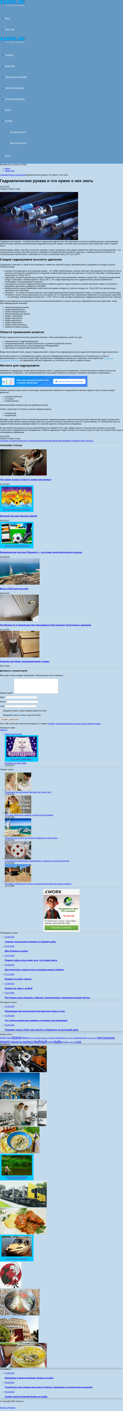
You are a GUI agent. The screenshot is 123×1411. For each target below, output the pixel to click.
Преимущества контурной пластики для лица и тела (28, 792)
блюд (8, 1038)
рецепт (5, 1041)
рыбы (58, 1041)
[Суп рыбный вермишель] (20, 1153)
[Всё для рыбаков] (12, 5)
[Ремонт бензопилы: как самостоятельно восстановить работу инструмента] (23, 1072)
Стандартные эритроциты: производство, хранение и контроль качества (37, 861)
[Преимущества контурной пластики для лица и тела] (18, 790)
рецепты (16, 1041)
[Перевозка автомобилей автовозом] (23, 1207)
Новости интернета (18, 143)
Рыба (3, 1037)
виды (31, 1038)
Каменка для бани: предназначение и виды (24, 661)
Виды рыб (10, 66)
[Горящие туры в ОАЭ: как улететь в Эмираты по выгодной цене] (18, 836)
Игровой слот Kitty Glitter (16, 763)
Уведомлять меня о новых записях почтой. (22, 715)
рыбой (50, 1042)
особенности (61, 1038)
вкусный (37, 1038)
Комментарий (6, 693)
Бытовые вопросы (18, 132)
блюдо (25, 1037)
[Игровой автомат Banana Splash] (17, 511)
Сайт (2, 706)
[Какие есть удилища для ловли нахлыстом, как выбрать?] (17, 1180)
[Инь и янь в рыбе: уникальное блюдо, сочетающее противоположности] (11, 1288)
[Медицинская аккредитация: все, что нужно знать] (23, 1126)
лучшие (51, 1038)
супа (78, 1041)
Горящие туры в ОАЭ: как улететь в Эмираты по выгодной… (32, 838)
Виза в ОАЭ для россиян (14, 588)
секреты (65, 1042)
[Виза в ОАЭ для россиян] (20, 584)
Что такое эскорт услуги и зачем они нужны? (26, 479)
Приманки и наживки (16, 77)
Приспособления (14, 88)
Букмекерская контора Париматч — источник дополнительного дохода (41, 552)
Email (3, 702)
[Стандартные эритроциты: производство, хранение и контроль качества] (18, 859)
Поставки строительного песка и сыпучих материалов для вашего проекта (38, 884)
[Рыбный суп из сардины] (23, 1367)
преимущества (80, 1038)
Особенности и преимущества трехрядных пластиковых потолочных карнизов (45, 625)
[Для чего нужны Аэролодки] (17, 1261)
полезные (70, 1038)
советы (72, 1042)
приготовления (106, 1037)
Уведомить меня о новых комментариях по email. (25, 711)
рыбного (28, 1041)
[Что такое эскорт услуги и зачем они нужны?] (23, 475)
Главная (3, 175)
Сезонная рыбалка (15, 99)
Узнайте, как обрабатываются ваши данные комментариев (74, 724)
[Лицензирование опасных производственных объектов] (20, 1099)
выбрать (44, 1038)
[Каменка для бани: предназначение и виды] (19, 657)
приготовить (91, 1038)
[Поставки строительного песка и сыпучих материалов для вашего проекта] (18, 882)
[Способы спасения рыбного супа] (20, 1315)
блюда (17, 1037)
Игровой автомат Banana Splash (18, 516)
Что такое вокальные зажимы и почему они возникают (29, 815)
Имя (2, 697)
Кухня (8, 110)
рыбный (40, 1041)
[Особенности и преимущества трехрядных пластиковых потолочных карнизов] (19, 620)
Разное (8, 121)
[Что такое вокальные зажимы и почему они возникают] (18, 813)
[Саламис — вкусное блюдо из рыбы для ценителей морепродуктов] (23, 1234)
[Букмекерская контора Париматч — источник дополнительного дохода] (17, 548)
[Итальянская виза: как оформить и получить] (19, 1342)
